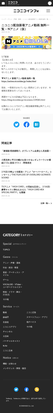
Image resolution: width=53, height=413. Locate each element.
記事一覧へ (45, 203)
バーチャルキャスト (11, 341)
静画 (5, 317)
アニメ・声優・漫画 (14, 19)
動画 (5, 313)
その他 (6, 299)
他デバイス (31, 322)
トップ (3, 19)
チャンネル (8, 332)
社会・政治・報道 (10, 268)
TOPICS (6, 250)
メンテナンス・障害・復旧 (14, 368)
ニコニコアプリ (9, 327)
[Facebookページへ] (26, 389)
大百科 (6, 336)
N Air (5, 346)
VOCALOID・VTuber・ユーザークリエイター (13, 286)
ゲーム (6, 280)
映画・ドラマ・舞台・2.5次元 (12, 293)
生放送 (6, 322)
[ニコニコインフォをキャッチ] (37, 389)
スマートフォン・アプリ (37, 317)
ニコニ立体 (8, 351)
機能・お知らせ (9, 364)
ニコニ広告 (31, 313)
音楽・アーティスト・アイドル (13, 274)
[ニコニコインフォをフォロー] (16, 389)
